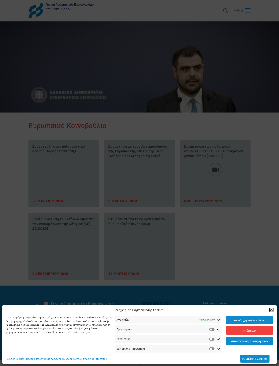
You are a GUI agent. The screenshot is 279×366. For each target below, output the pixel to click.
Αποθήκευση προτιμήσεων (249, 341)
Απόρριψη (250, 330)
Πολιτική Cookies (15, 358)
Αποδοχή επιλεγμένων (249, 320)
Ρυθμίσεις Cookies (254, 358)
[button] (271, 310)
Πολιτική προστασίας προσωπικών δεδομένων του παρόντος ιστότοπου (66, 358)
